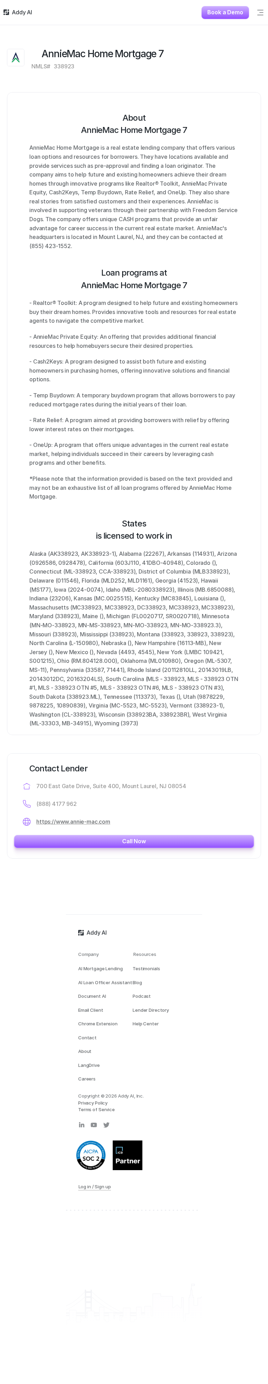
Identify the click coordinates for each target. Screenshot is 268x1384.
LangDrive (89, 1065)
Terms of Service (96, 1109)
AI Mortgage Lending (100, 968)
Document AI (92, 996)
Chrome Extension (98, 1023)
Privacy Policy (92, 1103)
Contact (87, 1037)
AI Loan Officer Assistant (105, 982)
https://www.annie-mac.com (73, 821)
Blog (137, 982)
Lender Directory (151, 1010)
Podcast (142, 996)
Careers (87, 1079)
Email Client (90, 1010)
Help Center (146, 1023)
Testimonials (146, 968)
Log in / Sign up (95, 1186)
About (84, 1051)
